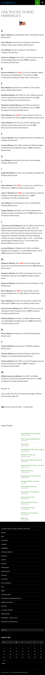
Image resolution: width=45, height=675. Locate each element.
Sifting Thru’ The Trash (28, 455)
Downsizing (24, 444)
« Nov (3, 663)
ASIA (2, 536)
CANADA (3, 544)
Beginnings (24, 518)
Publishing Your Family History (31, 476)
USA (2, 587)
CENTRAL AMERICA (6, 552)
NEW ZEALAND (5, 571)
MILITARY (4, 606)
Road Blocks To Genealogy (29, 513)
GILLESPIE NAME (6, 594)
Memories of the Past (28, 497)
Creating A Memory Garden (30, 481)
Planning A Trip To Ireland (29, 502)
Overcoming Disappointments (30, 439)
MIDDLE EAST (5, 567)
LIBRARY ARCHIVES (7, 602)
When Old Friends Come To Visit (31, 460)
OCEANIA (4, 575)
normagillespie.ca (8, 2)
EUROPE (3, 560)
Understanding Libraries (29, 486)
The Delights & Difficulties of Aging (32, 449)
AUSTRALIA (4, 540)
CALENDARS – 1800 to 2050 (9, 618)
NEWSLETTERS (5, 614)
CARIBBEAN (4, 548)
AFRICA (3, 532)
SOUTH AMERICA (6, 583)
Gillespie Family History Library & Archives (15, 529)
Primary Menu (42, 2)
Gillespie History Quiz (28, 508)
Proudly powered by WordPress (19, 672)
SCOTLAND (4, 579)
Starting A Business (27, 470)
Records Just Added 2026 (9, 621)
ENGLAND (4, 556)
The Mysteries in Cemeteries (30, 492)
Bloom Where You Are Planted (31, 433)
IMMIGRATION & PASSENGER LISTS (11, 598)
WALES (3, 590)
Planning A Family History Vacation (32, 465)
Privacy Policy (5, 672)
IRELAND (3, 563)
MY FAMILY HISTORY (7, 610)
